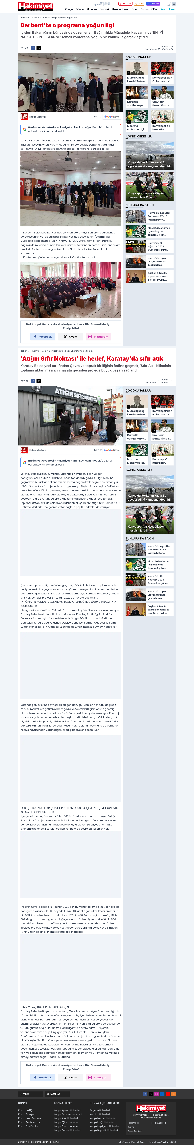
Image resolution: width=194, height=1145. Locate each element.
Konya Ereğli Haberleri (102, 1122)
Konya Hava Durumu (29, 1118)
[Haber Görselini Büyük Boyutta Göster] (70, 82)
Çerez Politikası (135, 1131)
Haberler (25, 17)
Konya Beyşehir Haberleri (104, 1130)
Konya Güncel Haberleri (67, 1130)
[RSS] (173, 1094)
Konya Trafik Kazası (29, 1122)
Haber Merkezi (37, 116)
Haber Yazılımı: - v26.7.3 (147, 1142)
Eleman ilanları (120, 9)
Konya (69, 9)
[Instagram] (156, 1094)
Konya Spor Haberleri (66, 1118)
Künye (131, 1127)
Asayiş (145, 9)
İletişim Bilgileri (159, 1122)
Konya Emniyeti (26, 1114)
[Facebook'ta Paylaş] (33, 48)
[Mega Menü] (174, 4)
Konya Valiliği (25, 1110)
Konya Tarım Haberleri (66, 1126)
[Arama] (169, 4)
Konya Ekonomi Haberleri (68, 1114)
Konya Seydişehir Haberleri (104, 1126)
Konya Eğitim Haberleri (66, 1122)
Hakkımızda (133, 1122)
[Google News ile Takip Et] (112, 117)
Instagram (101, 336)
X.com (73, 336)
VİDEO (141, 3)
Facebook (45, 336)
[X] (151, 1094)
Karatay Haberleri (100, 1114)
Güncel (80, 9)
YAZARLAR (127, 3)
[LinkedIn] (162, 1094)
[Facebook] (145, 1094)
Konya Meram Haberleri (103, 1118)
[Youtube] (168, 1094)
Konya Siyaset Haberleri (67, 1110)
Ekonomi (92, 9)
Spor (135, 9)
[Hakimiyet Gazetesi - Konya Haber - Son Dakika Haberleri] (151, 1108)
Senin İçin (155, 3)
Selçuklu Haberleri (100, 1110)
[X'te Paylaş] (38, 48)
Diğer (154, 9)
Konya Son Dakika (28, 1126)
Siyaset (104, 9)
